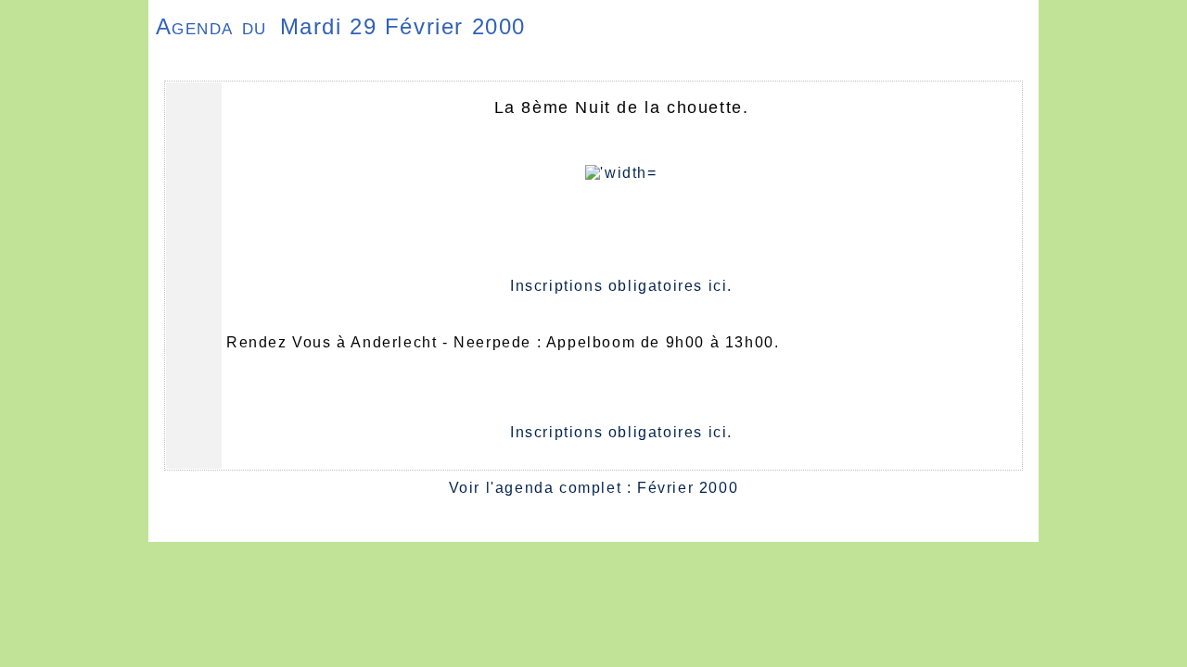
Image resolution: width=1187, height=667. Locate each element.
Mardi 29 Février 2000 (403, 26)
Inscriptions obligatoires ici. (621, 286)
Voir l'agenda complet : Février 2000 (594, 488)
